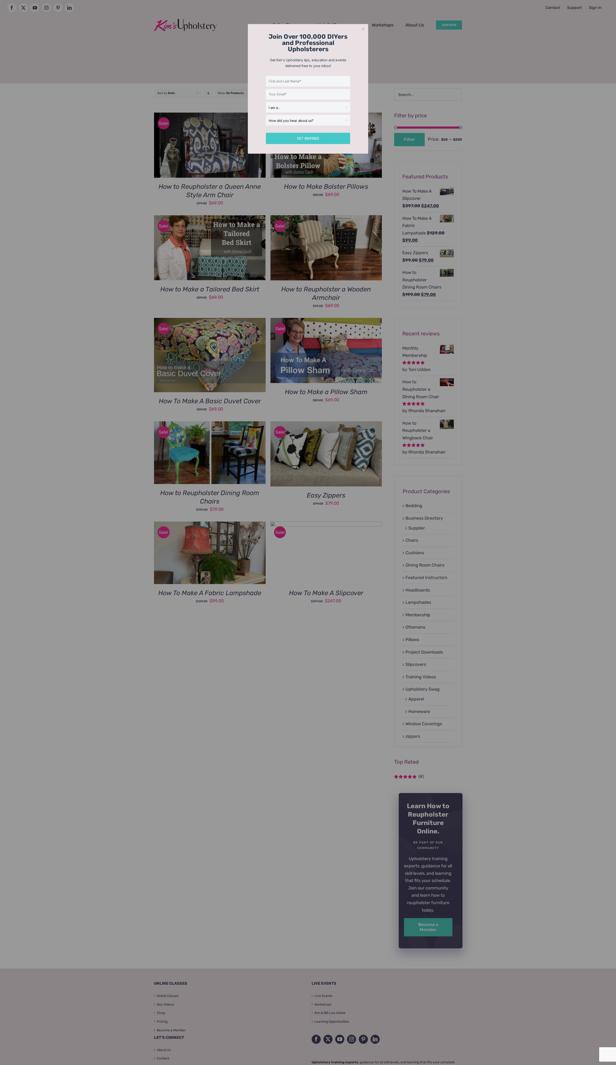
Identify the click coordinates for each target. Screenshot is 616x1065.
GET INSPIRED (308, 138)
